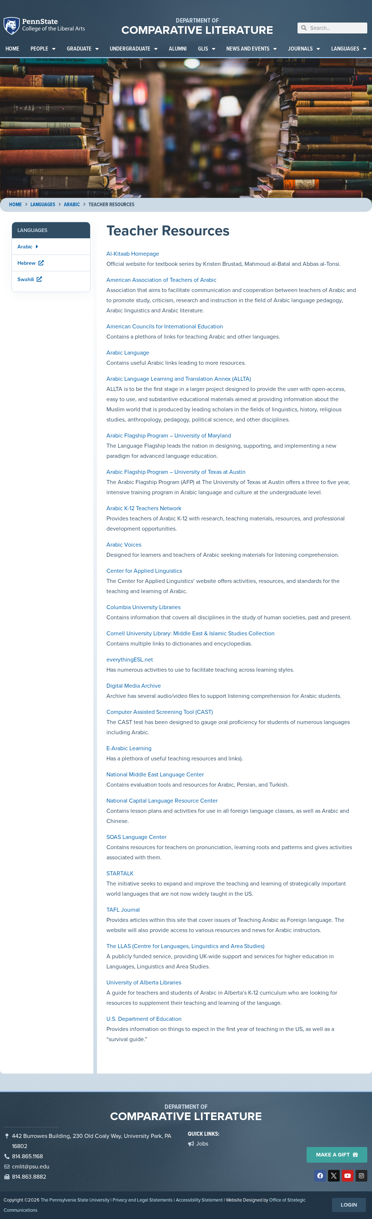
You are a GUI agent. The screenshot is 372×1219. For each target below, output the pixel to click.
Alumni (178, 48)
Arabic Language (127, 352)
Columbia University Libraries (143, 607)
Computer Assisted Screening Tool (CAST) (159, 712)
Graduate (79, 48)
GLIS (203, 48)
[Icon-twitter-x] (334, 1176)
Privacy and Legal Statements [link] (143, 1199)
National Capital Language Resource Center (162, 800)
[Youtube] (347, 1176)
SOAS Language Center (136, 837)
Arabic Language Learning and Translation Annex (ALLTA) (178, 379)
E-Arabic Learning (128, 748)
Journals (300, 48)
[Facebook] (320, 1176)
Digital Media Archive (133, 686)
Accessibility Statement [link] (199, 1199)
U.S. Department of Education (144, 1019)
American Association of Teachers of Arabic (161, 280)
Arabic (72, 204)
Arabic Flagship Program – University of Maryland (168, 435)
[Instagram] (361, 1176)
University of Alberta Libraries (143, 982)
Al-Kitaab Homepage (132, 253)
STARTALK (120, 873)
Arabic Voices (123, 544)
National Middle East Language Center (155, 774)
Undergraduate (130, 48)
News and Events (248, 48)
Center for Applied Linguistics (144, 571)
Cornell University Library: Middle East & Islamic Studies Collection (190, 633)
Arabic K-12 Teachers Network (143, 508)
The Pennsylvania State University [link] (75, 1199)
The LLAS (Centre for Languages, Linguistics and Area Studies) (185, 946)
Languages (345, 48)
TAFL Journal (123, 910)
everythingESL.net (129, 659)
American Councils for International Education (164, 326)
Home (12, 48)
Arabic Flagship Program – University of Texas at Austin (176, 472)
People (39, 48)
